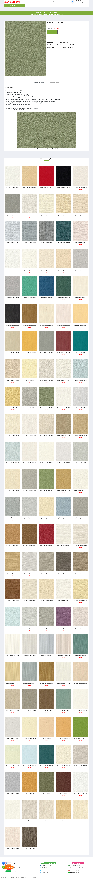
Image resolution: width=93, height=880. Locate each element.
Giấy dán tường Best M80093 (80, 600)
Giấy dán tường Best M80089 (29, 600)
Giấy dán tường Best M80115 (46, 710)
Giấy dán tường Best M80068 (63, 490)
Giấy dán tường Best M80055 (46, 435)
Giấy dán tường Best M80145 (80, 821)
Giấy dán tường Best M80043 (46, 380)
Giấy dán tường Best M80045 (80, 380)
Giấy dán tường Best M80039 (80, 352)
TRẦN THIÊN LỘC (12, 2)
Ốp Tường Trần (46, 2)
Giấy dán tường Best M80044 (63, 380)
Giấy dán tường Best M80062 (46, 462)
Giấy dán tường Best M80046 (12, 407)
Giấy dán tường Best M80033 (63, 325)
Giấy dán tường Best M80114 (29, 710)
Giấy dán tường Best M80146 (12, 848)
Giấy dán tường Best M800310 (12, 325)
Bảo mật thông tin (45, 867)
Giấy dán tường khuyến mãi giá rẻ (77, 870)
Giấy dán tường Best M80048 (56, 14)
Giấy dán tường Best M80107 (29, 683)
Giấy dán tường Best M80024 (63, 270)
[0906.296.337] (3, 867)
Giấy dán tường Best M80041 (12, 380)
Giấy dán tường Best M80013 (63, 215)
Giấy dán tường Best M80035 (12, 352)
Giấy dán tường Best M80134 (29, 793)
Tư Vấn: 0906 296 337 (74, 872)
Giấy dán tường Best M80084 (46, 573)
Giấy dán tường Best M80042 (29, 380)
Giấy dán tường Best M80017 (46, 242)
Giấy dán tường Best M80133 (12, 793)
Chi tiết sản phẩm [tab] (39, 82)
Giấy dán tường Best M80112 (80, 683)
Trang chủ (30, 14)
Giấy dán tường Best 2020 (41, 14)
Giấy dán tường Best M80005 (80, 187)
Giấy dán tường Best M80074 (46, 518)
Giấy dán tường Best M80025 (80, 270)
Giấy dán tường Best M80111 (63, 683)
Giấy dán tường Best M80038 (63, 352)
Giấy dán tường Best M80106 (12, 683)
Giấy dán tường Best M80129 (46, 765)
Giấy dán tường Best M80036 (29, 352)
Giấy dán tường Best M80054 (29, 435)
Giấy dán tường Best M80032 (46, 325)
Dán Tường (29, 2)
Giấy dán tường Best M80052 (80, 407)
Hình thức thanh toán (46, 870)
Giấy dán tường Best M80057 (80, 435)
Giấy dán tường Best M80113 (12, 710)
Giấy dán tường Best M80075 (63, 518)
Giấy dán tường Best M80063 (63, 462)
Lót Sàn (37, 2)
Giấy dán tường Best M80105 (80, 655)
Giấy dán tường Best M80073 (29, 518)
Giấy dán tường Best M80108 (46, 683)
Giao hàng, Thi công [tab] (54, 82)
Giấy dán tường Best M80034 (80, 325)
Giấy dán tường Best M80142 (29, 821)
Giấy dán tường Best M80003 (46, 187)
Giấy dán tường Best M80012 (46, 215)
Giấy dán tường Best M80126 (80, 738)
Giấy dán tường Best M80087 (12, 600)
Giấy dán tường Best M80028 (46, 297)
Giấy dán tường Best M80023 (46, 270)
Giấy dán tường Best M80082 (29, 573)
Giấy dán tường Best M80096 (46, 628)
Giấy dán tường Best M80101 (12, 655)
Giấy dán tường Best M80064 (80, 462)
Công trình (55, 2)
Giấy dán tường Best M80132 (80, 765)
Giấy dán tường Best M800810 (80, 545)
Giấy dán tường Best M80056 (63, 435)
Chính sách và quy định (46, 865)
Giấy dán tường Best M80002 (29, 187)
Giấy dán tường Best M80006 (12, 215)
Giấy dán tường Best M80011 (29, 215)
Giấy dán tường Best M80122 (12, 738)
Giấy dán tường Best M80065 (12, 490)
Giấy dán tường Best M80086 (80, 573)
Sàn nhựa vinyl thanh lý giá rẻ (76, 867)
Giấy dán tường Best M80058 (12, 462)
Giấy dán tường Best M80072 (12, 518)
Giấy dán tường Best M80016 (29, 242)
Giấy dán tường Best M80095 (29, 628)
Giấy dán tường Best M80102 (29, 655)
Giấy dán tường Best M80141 (12, 821)
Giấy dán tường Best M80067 (46, 490)
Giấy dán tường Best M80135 (46, 793)
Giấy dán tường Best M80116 (63, 710)
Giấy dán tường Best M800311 (29, 325)
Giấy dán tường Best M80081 (63, 545)
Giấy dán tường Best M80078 (29, 545)
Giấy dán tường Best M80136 (63, 793)
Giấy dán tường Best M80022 (29, 270)
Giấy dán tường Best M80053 (12, 435)
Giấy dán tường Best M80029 (63, 297)
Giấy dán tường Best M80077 (12, 545)
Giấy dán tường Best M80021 (12, 270)
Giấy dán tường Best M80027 (29, 297)
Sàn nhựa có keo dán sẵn (75, 865)
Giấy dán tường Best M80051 (63, 407)
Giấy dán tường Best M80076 (80, 518)
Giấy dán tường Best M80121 (80, 710)
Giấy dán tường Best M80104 (63, 655)
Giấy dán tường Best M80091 (46, 600)
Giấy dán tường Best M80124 (46, 738)
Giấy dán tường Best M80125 (63, 738)
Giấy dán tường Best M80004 (63, 187)
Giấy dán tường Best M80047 (29, 407)
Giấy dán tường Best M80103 (46, 655)
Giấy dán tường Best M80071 (80, 490)
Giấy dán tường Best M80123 (29, 738)
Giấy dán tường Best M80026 (12, 297)
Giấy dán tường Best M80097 (63, 628)
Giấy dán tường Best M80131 (63, 765)
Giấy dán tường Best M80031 (80, 297)
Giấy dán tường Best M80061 (29, 462)
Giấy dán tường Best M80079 (46, 545)
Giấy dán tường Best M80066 (29, 490)
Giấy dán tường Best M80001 (12, 187)
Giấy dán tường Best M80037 (46, 352)
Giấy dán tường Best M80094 (12, 628)
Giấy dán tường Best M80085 (63, 573)
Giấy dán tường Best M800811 (12, 573)
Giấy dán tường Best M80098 (80, 628)
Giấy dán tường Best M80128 (29, 765)
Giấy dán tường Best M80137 (80, 793)
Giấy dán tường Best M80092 (63, 600)
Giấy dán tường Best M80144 (63, 821)
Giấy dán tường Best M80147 (29, 848)
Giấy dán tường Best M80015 (12, 242)
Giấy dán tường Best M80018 (63, 242)
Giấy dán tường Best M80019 (80, 242)
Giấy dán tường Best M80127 (12, 765)
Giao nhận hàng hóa (45, 872)
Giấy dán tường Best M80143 (46, 821)
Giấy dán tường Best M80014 (80, 215)
